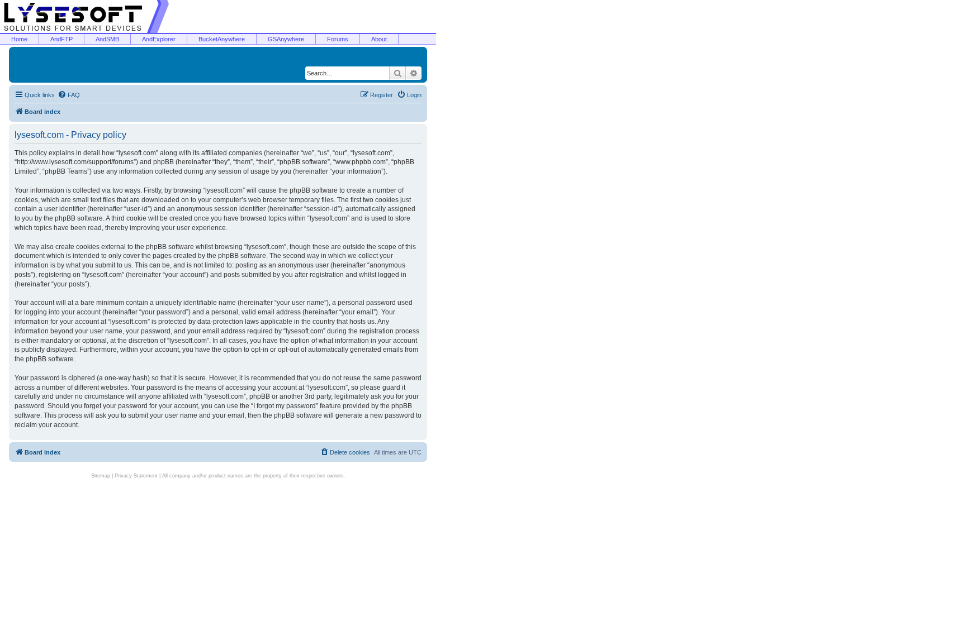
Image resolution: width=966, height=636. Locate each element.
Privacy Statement (136, 476)
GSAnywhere (286, 39)
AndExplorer (159, 39)
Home (19, 39)
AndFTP (61, 39)
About (379, 39)
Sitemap (100, 476)
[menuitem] (69, 95)
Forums (337, 39)
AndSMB (107, 39)
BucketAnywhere (221, 39)
